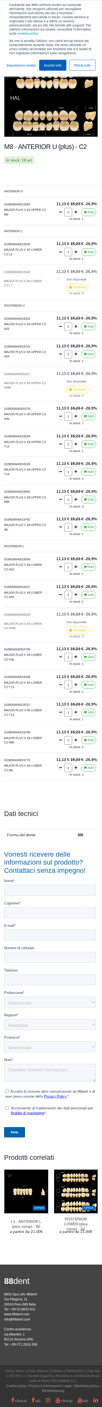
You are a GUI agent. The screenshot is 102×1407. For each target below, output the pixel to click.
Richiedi (79, 287)
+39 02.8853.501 (22, 1309)
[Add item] (75, 212)
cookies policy (27, 33)
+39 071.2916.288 (23, 1344)
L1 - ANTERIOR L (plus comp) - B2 (26, 1224)
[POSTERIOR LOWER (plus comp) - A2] (76, 1192)
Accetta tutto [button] (53, 65)
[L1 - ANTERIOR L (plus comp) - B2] (26, 1192)
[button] (11, 90)
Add (90, 212)
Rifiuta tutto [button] (82, 65)
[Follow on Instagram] (48, 1401)
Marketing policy (86, 1386)
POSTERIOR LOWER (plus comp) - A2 (76, 1224)
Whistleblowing (53, 1391)
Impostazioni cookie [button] (21, 65)
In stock (13, 160)
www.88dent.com (16, 1314)
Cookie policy (16, 1386)
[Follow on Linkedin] (95, 1401)
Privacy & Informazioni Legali (50, 1386)
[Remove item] (60, 212)
